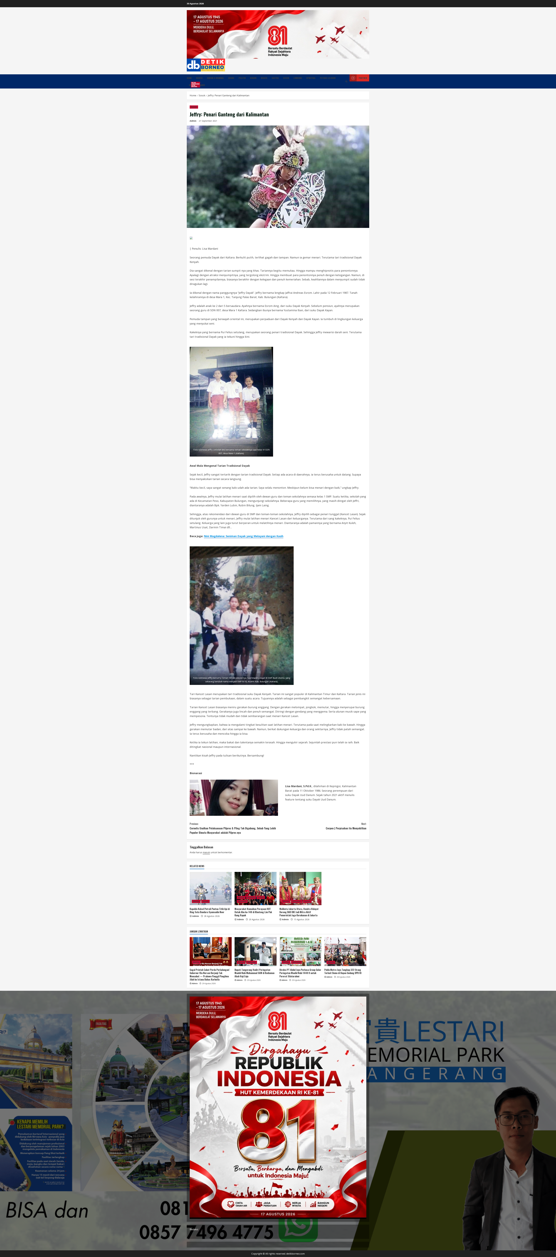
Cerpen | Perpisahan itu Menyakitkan (346, 826)
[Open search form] (346, 81)
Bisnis (231, 77)
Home (189, 77)
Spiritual (311, 77)
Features (296, 901)
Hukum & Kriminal (215, 77)
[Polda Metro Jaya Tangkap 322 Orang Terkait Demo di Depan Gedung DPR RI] (345, 951)
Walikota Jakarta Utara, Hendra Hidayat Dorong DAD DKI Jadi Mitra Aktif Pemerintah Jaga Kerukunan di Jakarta (299, 912)
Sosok (286, 77)
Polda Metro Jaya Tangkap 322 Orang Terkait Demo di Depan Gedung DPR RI (343, 971)
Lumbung (297, 77)
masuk (206, 852)
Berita (199, 77)
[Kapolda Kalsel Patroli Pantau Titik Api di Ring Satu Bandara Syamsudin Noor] (211, 888)
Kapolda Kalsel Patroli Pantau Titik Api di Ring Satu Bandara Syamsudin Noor (210, 910)
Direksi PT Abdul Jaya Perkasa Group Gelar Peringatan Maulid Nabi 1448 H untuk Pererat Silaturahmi (300, 973)
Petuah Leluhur (328, 77)
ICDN (192, 84)
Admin (193, 120)
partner (363, 77)
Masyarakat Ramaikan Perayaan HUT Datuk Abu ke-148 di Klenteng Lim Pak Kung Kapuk (253, 912)
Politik (242, 77)
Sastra (275, 77)
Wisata (264, 77)
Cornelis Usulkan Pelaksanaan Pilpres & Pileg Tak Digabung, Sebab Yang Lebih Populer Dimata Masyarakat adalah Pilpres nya (233, 828)
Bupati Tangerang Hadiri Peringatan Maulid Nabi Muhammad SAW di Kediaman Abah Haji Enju (254, 973)
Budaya (253, 77)
